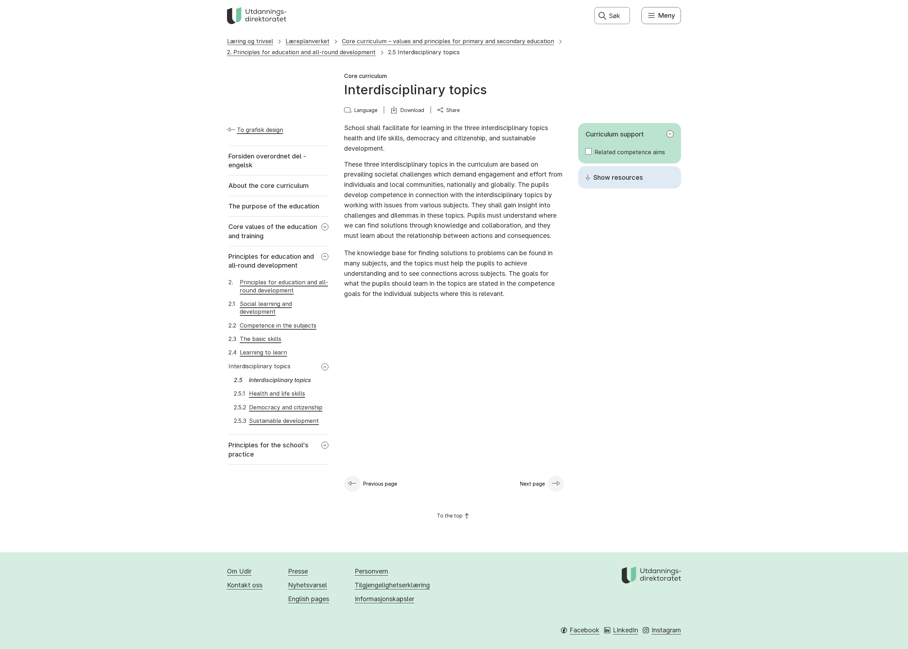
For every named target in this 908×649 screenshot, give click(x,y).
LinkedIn (625, 630)
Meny (666, 15)
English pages (308, 599)
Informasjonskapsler (384, 599)
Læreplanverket (308, 41)
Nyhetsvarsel (307, 585)
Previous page (380, 484)
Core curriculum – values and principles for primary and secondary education (448, 41)
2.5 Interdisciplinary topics (424, 52)
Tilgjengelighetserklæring (392, 585)
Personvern (371, 571)
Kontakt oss (244, 585)
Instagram (666, 630)
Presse (298, 571)
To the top (450, 516)
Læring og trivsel (250, 41)
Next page (532, 484)
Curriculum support (615, 134)
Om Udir (239, 571)
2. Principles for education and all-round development (301, 52)
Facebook (584, 630)
